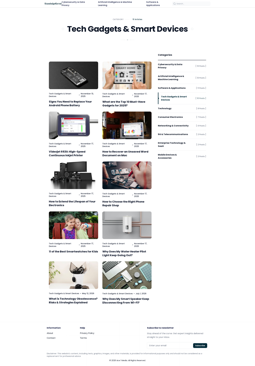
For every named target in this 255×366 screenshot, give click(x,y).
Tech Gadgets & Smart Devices (64, 293)
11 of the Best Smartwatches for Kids (73, 251)
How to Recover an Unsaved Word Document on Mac (125, 153)
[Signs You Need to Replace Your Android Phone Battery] (73, 75)
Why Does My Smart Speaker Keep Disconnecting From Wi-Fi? (125, 300)
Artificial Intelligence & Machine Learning (115, 4)
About (50, 333)
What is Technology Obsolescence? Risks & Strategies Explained (73, 300)
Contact (51, 337)
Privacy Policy (87, 333)
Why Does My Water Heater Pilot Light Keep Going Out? (124, 253)
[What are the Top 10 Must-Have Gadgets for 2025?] (127, 75)
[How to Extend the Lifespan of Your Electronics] (73, 175)
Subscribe (200, 345)
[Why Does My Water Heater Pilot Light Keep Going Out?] (127, 225)
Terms (83, 337)
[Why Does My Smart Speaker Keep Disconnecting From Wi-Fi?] (127, 275)
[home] (53, 4)
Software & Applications (153, 4)
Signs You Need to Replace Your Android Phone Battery (70, 103)
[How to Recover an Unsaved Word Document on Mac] (127, 125)
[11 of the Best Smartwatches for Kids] (73, 225)
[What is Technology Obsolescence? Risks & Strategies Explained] (73, 275)
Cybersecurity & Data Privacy (73, 4)
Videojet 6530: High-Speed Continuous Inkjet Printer (67, 153)
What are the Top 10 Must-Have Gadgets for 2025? (123, 103)
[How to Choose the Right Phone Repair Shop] (127, 175)
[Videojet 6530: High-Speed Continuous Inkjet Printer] (73, 125)
